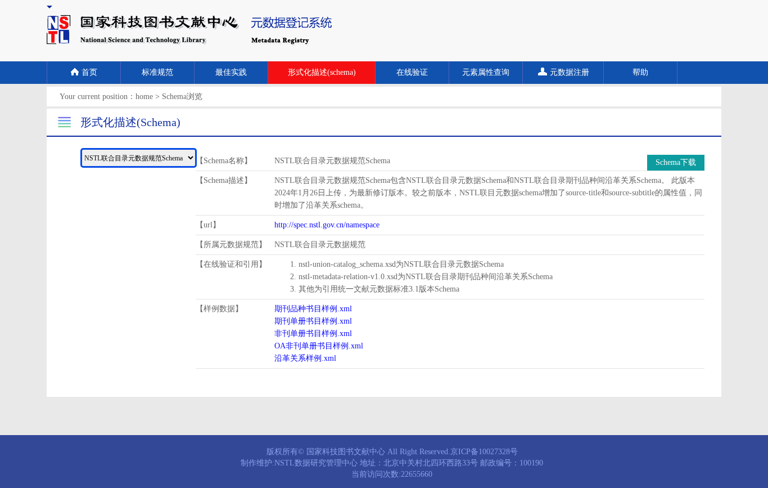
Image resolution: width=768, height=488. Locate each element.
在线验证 (412, 72)
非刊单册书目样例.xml (313, 333)
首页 (89, 72)
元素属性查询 (485, 72)
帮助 (640, 72)
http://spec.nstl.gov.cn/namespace (327, 225)
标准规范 (157, 72)
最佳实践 (231, 72)
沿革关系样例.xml (305, 358)
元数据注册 (569, 72)
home (144, 96)
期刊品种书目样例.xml (313, 309)
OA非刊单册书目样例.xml (318, 346)
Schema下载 (676, 162)
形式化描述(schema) (322, 72)
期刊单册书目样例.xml (313, 321)
